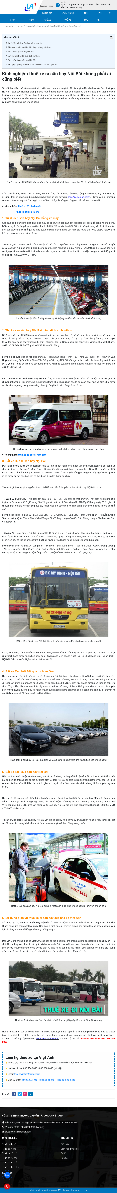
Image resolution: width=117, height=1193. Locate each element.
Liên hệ (64, 1158)
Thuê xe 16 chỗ (9, 1153)
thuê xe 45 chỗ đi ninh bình (32, 454)
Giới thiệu (65, 1144)
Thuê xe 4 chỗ (9, 1144)
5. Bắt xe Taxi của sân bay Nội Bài (21, 60)
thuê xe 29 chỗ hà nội (29, 206)
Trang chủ (8, 26)
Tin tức (20, 26)
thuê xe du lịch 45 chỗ (27, 212)
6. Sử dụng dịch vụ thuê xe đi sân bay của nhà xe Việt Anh (31, 64)
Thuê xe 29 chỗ (29, 1079)
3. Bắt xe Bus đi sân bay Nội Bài (20, 52)
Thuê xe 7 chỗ (9, 1148)
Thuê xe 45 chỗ (46, 1079)
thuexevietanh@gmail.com (27, 1074)
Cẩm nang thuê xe (70, 1148)
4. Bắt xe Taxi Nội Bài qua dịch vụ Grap (23, 56)
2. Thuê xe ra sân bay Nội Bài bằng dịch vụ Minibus (28, 47)
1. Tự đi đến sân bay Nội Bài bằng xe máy (24, 43)
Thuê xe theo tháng (65, 1079)
